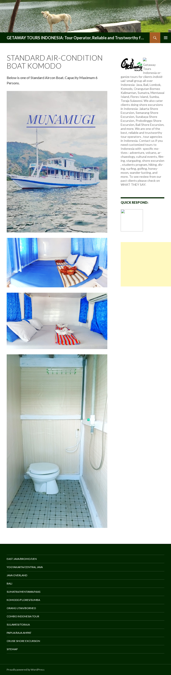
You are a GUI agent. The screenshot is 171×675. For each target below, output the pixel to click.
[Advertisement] (146, 264)
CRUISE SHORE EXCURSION (23, 641)
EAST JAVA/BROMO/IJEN (22, 559)
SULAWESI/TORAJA (18, 624)
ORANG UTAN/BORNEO (21, 608)
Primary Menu (165, 37)
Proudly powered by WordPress (26, 669)
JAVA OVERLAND (17, 575)
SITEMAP (12, 649)
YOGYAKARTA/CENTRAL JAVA (25, 567)
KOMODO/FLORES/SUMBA (23, 600)
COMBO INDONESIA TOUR (23, 616)
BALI (9, 583)
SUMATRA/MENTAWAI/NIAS (23, 591)
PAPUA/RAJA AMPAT (19, 632)
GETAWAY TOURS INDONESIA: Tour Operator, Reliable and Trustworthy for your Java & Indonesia (76, 37)
